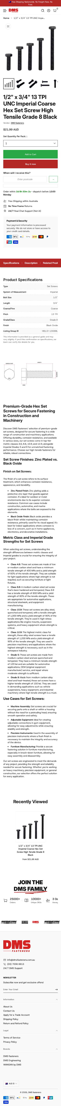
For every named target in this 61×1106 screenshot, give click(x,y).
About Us (7, 1006)
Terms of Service (11, 1037)
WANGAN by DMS (12, 1064)
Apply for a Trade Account (16, 1014)
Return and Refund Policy (15, 1023)
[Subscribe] (55, 989)
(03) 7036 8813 (15, 964)
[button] (43, 11)
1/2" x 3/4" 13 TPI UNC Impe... (29, 18)
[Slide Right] (55, 3)
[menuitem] (30, 1006)
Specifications (11, 263)
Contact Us (9, 1010)
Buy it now (30, 164)
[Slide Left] (5, 3)
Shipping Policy (10, 1019)
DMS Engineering (12, 1060)
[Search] (43, 11)
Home (6, 18)
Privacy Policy (10, 1041)
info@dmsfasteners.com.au (21, 959)
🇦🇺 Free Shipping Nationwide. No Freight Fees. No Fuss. (30, 3)
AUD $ (11, 1083)
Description (31, 263)
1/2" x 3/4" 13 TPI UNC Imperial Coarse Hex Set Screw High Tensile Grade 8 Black (30, 850)
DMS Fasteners (17, 123)
